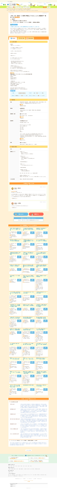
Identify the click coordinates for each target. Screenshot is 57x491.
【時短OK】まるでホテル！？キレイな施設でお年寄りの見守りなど (30, 416)
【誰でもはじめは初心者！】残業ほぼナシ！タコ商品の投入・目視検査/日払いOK (30, 404)
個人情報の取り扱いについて (18, 478)
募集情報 (13, 38)
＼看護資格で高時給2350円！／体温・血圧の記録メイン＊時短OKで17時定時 (32, 411)
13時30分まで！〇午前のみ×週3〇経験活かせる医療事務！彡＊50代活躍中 (31, 421)
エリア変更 (20, 4)
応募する (36, 214)
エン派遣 (8, 1)
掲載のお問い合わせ (39, 478)
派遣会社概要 (31, 38)
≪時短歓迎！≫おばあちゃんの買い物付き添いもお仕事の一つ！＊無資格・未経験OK (34, 406)
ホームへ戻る (29, 450)
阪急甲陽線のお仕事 (12, 409)
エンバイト (11, 1)
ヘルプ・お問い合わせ (29, 478)
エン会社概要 (34, 478)
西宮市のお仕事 (12, 404)
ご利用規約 (24, 478)
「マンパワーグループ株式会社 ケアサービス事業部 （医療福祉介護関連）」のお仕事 (23, 440)
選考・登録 (22, 38)
